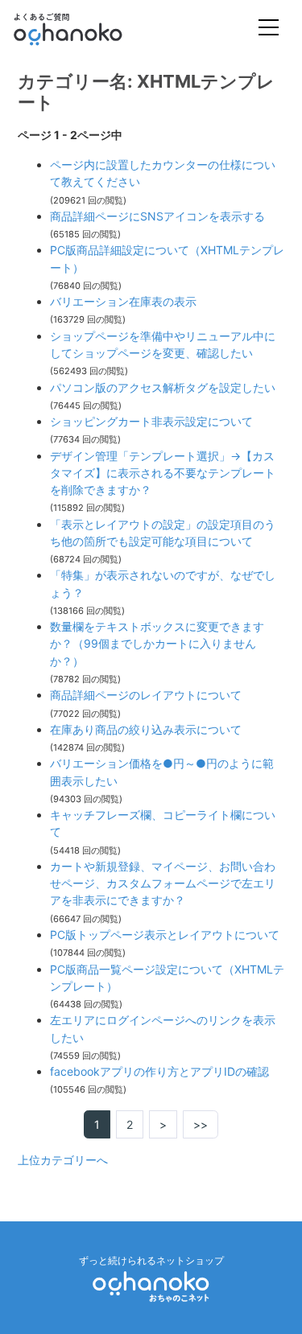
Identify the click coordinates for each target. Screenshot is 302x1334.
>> (200, 1124)
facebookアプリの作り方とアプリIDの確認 (159, 1071)
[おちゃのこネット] (151, 1285)
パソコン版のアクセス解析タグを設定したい (162, 387)
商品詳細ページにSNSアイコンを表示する (157, 216)
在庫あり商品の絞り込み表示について (146, 729)
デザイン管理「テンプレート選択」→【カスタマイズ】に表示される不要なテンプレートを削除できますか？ (162, 473)
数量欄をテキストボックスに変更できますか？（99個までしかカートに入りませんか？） (157, 644)
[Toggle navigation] (268, 29)
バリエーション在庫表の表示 (123, 301)
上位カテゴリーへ (63, 1160)
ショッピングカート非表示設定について (151, 421)
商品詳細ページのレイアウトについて (146, 695)
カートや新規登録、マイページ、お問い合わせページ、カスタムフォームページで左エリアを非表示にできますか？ (162, 883)
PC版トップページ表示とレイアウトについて (164, 934)
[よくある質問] (90, 28)
